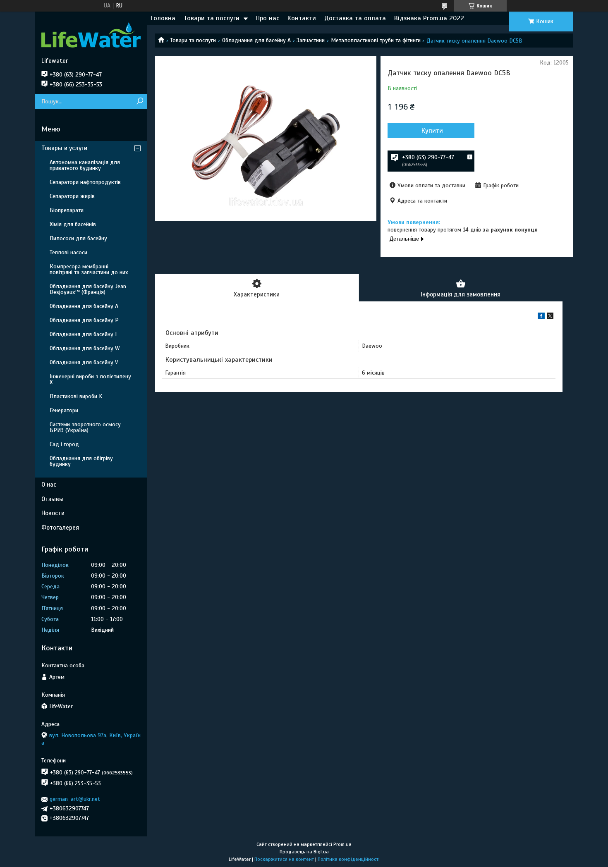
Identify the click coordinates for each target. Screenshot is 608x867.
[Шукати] (139, 101)
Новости (53, 513)
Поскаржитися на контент (284, 859)
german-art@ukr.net (75, 799)
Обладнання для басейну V (84, 362)
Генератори (64, 410)
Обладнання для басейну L (84, 334)
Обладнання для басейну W (85, 348)
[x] (550, 317)
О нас (48, 484)
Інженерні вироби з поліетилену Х (90, 379)
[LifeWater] (91, 34)
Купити (432, 131)
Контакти (301, 18)
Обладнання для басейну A (256, 40)
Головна (163, 18)
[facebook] (541, 317)
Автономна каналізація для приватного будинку (85, 165)
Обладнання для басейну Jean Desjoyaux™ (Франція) (88, 289)
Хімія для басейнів (73, 224)
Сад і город (64, 444)
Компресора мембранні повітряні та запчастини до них (89, 269)
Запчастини (311, 40)
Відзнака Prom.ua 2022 (429, 18)
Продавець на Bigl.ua (304, 852)
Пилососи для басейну (78, 238)
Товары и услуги (64, 148)
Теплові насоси (68, 252)
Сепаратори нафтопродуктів (85, 182)
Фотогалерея (60, 527)
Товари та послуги (211, 18)
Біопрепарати (67, 210)
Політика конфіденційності (349, 859)
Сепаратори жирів (72, 196)
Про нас (267, 18)
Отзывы (52, 499)
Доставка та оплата (355, 18)
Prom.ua (342, 844)
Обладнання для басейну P (84, 320)
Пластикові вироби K (76, 396)
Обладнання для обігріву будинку (81, 461)
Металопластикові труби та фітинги (376, 40)
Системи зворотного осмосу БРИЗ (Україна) (85, 427)
